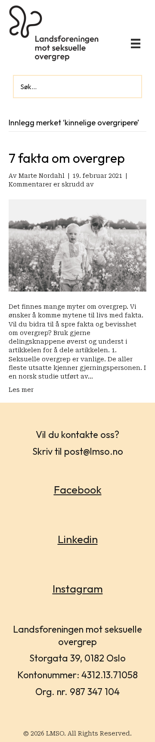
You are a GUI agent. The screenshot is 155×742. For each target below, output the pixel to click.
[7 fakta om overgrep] (77, 245)
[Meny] (135, 43)
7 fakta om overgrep (67, 158)
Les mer (21, 389)
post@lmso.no (93, 451)
